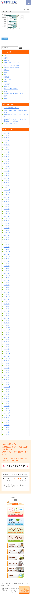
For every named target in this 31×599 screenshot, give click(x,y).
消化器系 (6, 77)
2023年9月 (6, 194)
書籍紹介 (6, 72)
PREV (5, 38)
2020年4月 (6, 247)
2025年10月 (7, 147)
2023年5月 (6, 204)
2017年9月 (6, 304)
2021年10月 (7, 232)
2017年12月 (7, 296)
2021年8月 (6, 235)
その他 (5, 55)
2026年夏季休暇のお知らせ (11, 108)
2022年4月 (6, 230)
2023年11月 (7, 190)
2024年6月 (6, 176)
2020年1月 (6, 249)
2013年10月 (7, 415)
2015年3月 (6, 375)
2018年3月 (6, 289)
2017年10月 (7, 301)
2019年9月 (6, 259)
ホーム (3, 583)
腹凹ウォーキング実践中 (11, 89)
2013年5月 (6, 427)
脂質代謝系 (7, 84)
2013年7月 (6, 422)
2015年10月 (7, 358)
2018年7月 (6, 280)
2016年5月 (6, 342)
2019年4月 (6, 268)
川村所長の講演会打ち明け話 (12, 67)
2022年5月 (6, 228)
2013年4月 (6, 429)
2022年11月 (7, 216)
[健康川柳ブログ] (15, 559)
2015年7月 (6, 365)
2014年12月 (7, 382)
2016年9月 (6, 332)
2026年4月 (6, 138)
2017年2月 (6, 320)
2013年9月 (6, 418)
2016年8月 (6, 334)
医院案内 (14, 583)
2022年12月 (7, 213)
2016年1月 (6, 351)
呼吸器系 (6, 60)
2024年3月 (6, 183)
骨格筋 (5, 98)
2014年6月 (6, 396)
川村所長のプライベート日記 (12, 63)
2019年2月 (6, 273)
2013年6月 (6, 425)
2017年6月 (6, 311)
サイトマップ (14, 585)
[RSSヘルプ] (9, 502)
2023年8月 (6, 197)
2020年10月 (7, 242)
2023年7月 (6, 199)
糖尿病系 (6, 81)
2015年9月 (6, 361)
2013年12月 (7, 410)
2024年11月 (7, 166)
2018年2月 (6, 292)
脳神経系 (6, 86)
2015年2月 (6, 377)
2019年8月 (6, 261)
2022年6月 (6, 225)
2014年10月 (7, 387)
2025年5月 (6, 154)
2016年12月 (7, 325)
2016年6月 (6, 339)
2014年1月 (6, 408)
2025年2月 (6, 161)
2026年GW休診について (10, 123)
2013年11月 (7, 413)
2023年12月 (7, 187)
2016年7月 (6, 337)
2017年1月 (6, 323)
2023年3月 (6, 209)
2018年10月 (7, 275)
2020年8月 (6, 244)
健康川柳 (6, 58)
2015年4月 (6, 372)
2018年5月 (6, 285)
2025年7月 (6, 152)
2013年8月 (6, 420)
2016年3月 (6, 346)
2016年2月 (6, 349)
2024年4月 (6, 180)
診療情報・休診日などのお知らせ (13, 93)
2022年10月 (7, 218)
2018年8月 (6, 278)
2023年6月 (6, 202)
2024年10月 (7, 168)
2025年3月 (6, 159)
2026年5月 (6, 135)
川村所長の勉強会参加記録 (11, 65)
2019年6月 (6, 266)
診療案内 (20, 583)
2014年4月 (6, 401)
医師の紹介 (9, 583)
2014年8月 (6, 391)
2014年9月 (6, 389)
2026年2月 (6, 140)
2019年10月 (7, 256)
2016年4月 (6, 344)
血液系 (5, 91)
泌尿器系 (6, 74)
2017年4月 (6, 315)
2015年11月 (7, 356)
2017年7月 (6, 308)
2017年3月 (6, 318)
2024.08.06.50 (7, 12)
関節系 (5, 96)
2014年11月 (7, 384)
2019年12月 (7, 251)
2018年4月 (6, 287)
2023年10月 (7, 192)
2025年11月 (7, 145)
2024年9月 (6, 171)
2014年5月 (6, 399)
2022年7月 (6, 223)
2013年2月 (6, 434)
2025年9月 (6, 149)
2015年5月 (6, 370)
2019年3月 (6, 270)
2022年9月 (6, 221)
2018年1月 (6, 294)
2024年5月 (6, 178)
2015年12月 (7, 353)
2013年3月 (6, 432)
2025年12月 (7, 142)
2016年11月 (7, 327)
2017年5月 (6, 313)
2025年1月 (6, 164)
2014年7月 (6, 394)
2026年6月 (6, 133)
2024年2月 (6, 185)
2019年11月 (7, 254)
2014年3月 (6, 403)
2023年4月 (6, 206)
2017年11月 (7, 299)
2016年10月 (7, 330)
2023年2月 (6, 211)
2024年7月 (6, 173)
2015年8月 (6, 363)
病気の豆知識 (7, 79)
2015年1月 (6, 380)
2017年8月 (6, 306)
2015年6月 (6, 368)
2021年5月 (6, 240)
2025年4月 (6, 157)
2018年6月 (6, 282)
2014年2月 (6, 406)
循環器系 (6, 70)
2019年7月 (6, 263)
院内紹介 (7, 585)
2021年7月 (6, 237)
